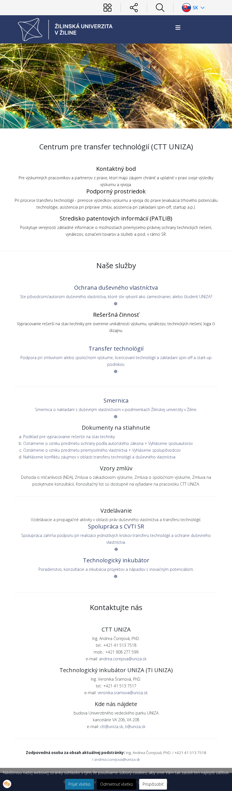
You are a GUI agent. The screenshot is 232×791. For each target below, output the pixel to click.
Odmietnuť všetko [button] (116, 784)
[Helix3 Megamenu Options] (178, 27)
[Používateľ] (107, 7)
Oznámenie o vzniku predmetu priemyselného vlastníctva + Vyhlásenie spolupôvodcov (102, 450)
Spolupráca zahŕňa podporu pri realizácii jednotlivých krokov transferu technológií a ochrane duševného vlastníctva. (116, 539)
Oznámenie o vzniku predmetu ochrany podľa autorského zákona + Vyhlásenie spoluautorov (108, 443)
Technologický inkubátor (116, 560)
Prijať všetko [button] (79, 784)
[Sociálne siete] (134, 7)
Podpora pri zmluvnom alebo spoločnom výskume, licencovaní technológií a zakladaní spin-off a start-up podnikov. (116, 361)
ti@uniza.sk (135, 726)
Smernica (116, 400)
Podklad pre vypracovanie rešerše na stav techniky (69, 436)
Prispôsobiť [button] (153, 784)
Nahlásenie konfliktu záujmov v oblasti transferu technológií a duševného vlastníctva (99, 457)
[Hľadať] (160, 7)
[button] (7, 784)
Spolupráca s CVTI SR (116, 526)
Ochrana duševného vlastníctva (116, 287)
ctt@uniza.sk (111, 726)
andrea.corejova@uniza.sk (123, 658)
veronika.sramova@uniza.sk (123, 692)
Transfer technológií (116, 348)
